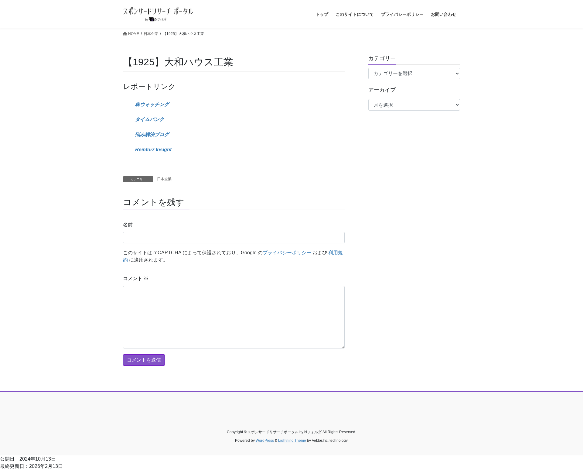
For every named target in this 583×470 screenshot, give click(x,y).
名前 (128, 224)
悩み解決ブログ (152, 134)
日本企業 (164, 179)
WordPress (265, 440)
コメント (135, 278)
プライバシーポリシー (287, 252)
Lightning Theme (292, 440)
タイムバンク (149, 119)
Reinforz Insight (153, 149)
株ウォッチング (152, 104)
